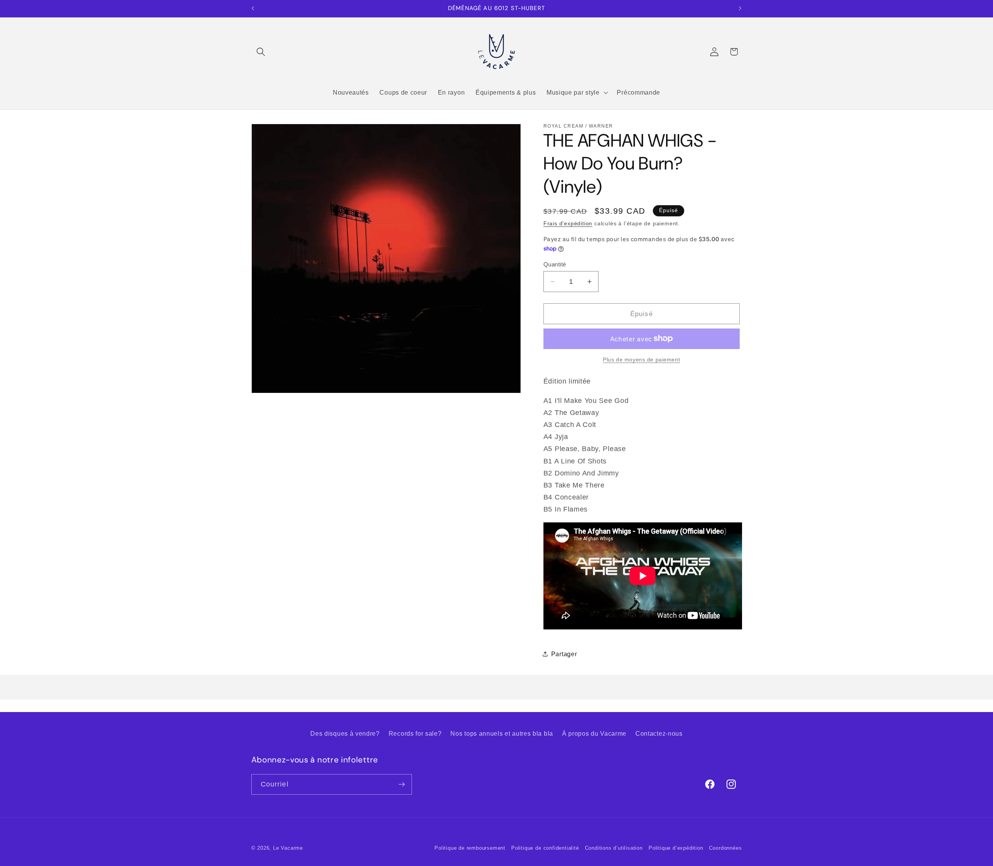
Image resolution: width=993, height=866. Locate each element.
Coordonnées (725, 848)
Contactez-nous (659, 733)
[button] (261, 52)
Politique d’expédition (676, 848)
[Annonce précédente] (252, 8)
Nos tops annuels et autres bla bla (501, 733)
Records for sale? (415, 733)
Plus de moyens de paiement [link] (641, 360)
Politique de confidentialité (545, 848)
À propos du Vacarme (594, 733)
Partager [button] (564, 653)
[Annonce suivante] (740, 8)
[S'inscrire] (402, 784)
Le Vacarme (288, 848)
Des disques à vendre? (345, 733)
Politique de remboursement (469, 848)
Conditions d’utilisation (614, 848)
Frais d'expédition (568, 223)
